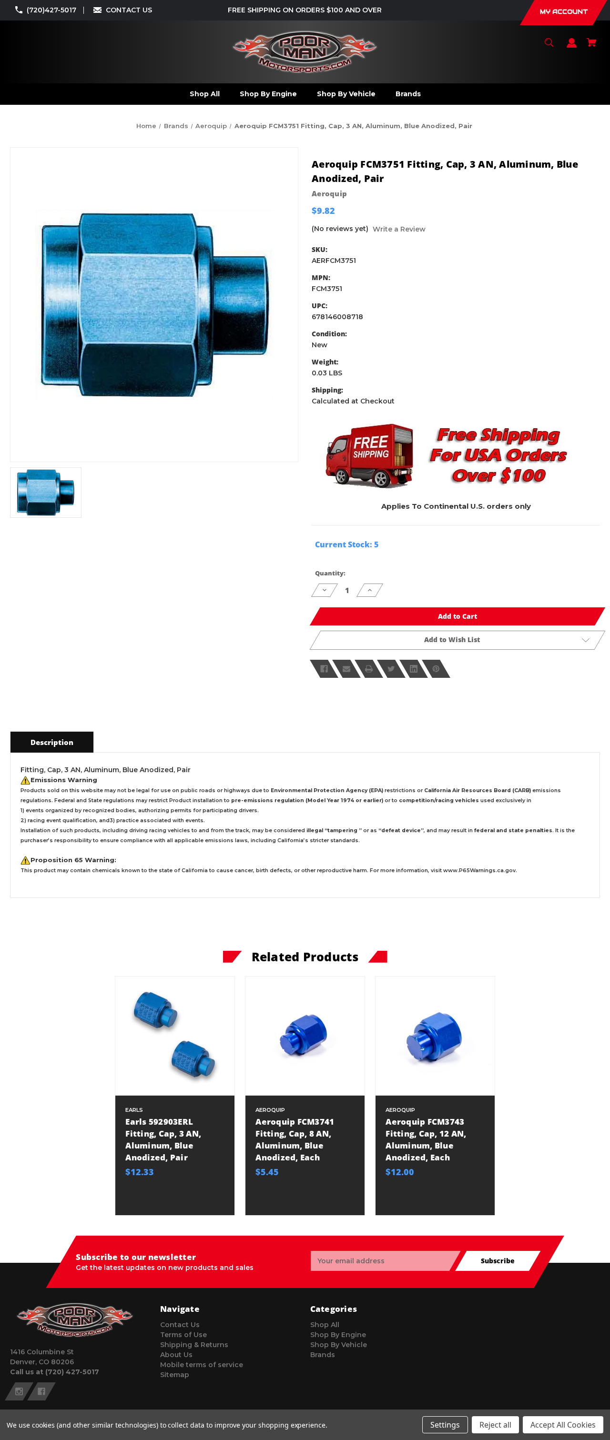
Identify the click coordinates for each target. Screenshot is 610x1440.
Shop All (324, 1324)
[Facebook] (324, 668)
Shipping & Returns (194, 1344)
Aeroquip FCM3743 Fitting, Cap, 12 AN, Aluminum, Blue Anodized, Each (426, 1139)
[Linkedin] (413, 668)
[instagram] (19, 1391)
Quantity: (330, 573)
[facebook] (41, 1391)
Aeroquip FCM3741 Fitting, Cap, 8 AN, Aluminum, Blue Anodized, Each (294, 1139)
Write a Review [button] (399, 229)
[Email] (346, 668)
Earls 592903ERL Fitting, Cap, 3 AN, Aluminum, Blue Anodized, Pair (163, 1139)
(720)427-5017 (51, 10)
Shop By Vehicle (338, 1344)
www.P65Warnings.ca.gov (479, 870)
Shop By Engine (338, 1334)
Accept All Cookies (563, 1425)
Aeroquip (329, 193)
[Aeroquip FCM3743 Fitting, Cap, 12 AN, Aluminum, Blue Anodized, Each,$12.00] (435, 1036)
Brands (322, 1354)
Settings (445, 1425)
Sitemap (174, 1374)
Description (51, 742)
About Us (176, 1354)
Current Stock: (346, 544)
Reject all (495, 1425)
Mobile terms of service (201, 1364)
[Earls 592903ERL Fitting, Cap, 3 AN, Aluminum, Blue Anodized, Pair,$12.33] (174, 1036)
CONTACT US (129, 10)
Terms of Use (183, 1334)
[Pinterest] (436, 668)
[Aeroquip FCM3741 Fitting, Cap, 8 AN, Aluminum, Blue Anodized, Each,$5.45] (304, 1036)
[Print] (369, 668)
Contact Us (180, 1324)
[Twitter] (391, 668)
